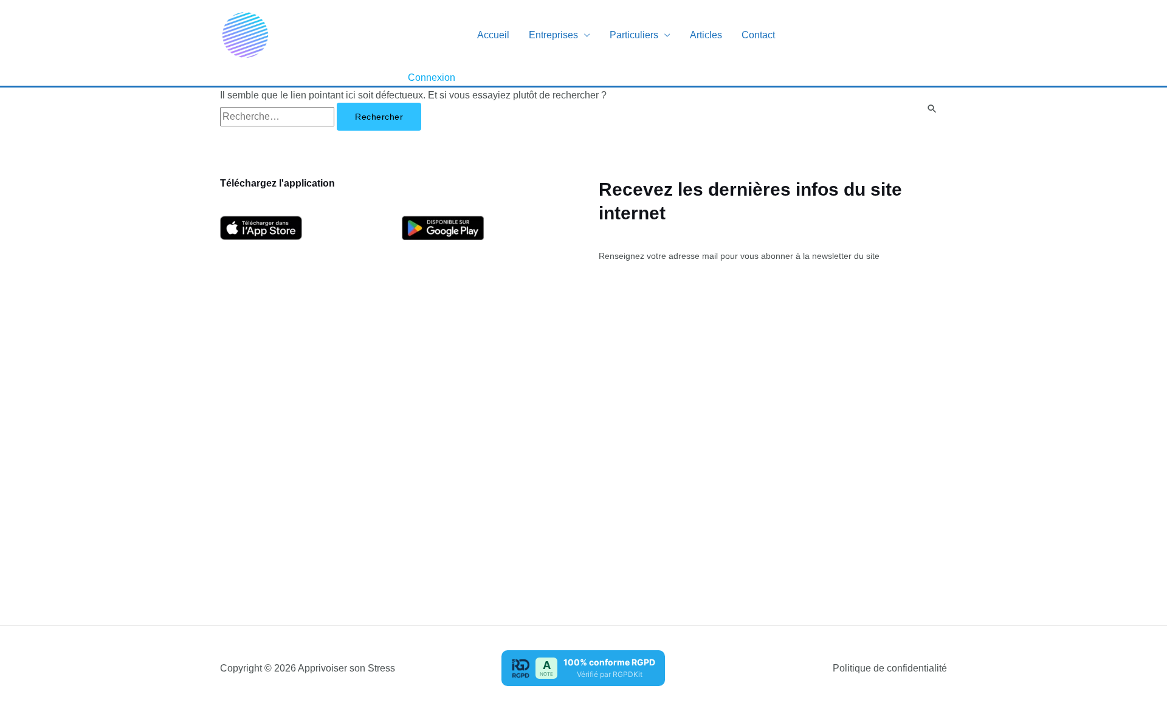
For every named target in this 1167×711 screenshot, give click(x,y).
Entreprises (553, 35)
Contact (758, 35)
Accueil (493, 35)
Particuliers (634, 35)
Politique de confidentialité (890, 668)
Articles (706, 35)
